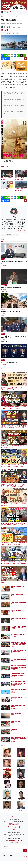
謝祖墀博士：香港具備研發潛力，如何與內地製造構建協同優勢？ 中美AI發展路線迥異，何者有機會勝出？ (13, 563)
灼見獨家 (9, 33)
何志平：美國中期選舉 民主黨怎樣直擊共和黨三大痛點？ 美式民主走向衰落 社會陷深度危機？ (18, 683)
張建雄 (12, 715)
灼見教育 (3, 309)
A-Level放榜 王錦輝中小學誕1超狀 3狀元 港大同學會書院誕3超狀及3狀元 (18, 659)
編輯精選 (13, 676)
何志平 (12, 611)
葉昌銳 (12, 595)
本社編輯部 (5, 265)
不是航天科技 (14, 729)
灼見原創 (3, 33)
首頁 (2, 16)
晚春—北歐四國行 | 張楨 (15, 16)
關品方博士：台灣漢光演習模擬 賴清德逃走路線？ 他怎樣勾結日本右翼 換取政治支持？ (18, 667)
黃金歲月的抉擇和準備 (16, 713)
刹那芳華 (4, 30)
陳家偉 (12, 603)
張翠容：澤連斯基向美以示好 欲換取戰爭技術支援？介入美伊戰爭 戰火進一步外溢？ (18, 739)
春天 (17, 33)
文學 (8, 16)
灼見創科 (3, 359)
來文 (12, 700)
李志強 (12, 730)
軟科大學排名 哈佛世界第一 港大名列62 (11, 311)
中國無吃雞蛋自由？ (15, 721)
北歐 (14, 33)
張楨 (8, 27)
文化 (5, 16)
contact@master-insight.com (15, 840)
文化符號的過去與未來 (16, 610)
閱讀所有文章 (21, 230)
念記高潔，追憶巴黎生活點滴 (17, 586)
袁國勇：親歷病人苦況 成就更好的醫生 (11, 287)
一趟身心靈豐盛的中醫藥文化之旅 (18, 602)
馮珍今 (12, 587)
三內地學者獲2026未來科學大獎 (9, 362)
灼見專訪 (3, 259)
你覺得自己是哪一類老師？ (17, 594)
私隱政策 (25, 856)
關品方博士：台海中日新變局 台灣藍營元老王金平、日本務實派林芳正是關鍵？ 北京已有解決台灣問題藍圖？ (13, 486)
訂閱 (25, 850)
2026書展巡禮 (4, 285)
